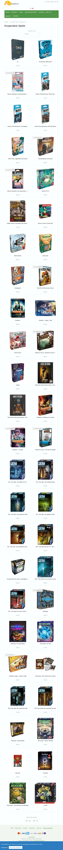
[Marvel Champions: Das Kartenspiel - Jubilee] (17, 178)
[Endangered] (17, 275)
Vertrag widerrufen (47, 828)
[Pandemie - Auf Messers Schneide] (45, 405)
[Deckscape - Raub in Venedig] (45, 728)
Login (46, 1)
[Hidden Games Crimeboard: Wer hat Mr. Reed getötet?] (17, 211)
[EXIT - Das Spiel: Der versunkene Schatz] (45, 566)
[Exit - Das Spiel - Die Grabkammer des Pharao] (17, 534)
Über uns (48, 12)
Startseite (7, 12)
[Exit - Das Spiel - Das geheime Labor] (45, 502)
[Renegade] (45, 599)
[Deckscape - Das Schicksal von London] (45, 663)
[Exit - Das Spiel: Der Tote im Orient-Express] (17, 599)
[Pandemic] (17, 308)
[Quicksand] (45, 243)
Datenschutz (18, 828)
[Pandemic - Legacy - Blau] (45, 308)
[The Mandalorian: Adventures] (45, 146)
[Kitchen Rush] (17, 340)
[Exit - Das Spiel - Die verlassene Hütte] (17, 502)
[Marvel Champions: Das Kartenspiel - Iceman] (17, 81)
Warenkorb (54, 1)
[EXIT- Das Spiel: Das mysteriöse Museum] (45, 696)
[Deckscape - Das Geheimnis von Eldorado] (17, 793)
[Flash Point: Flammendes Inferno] (45, 275)
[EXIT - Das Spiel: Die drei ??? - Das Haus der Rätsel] (45, 534)
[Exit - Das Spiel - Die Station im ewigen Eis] (17, 469)
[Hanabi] (17, 372)
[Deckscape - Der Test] (45, 631)
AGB (12, 828)
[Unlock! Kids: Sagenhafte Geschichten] (17, 146)
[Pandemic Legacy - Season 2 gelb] (17, 663)
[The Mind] (45, 760)
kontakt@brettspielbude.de (38, 840)
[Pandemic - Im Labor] (17, 437)
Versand (25, 828)
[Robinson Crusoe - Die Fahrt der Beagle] (45, 437)
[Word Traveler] (17, 243)
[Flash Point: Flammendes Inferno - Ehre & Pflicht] (17, 405)
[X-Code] (45, 793)
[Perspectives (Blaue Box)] (45, 49)
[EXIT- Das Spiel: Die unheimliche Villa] (17, 696)
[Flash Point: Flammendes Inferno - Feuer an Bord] (45, 372)
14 (34, 820)
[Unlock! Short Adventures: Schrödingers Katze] (17, 114)
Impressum (32, 828)
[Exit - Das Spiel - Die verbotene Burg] (45, 469)
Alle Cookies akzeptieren (16, 847)
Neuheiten (14, 12)
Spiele (21, 12)
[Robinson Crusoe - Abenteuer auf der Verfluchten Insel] (45, 340)
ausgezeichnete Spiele (30, 12)
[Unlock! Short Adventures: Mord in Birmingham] (45, 81)
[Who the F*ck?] (45, 178)
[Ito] (17, 49)
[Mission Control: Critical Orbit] (45, 211)
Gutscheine (41, 12)
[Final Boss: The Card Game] (17, 631)
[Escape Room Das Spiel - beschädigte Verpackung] (17, 566)
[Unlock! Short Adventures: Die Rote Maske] (45, 114)
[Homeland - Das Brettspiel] (17, 728)
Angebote (7, 16)
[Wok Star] (17, 760)
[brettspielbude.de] (11, 5)
